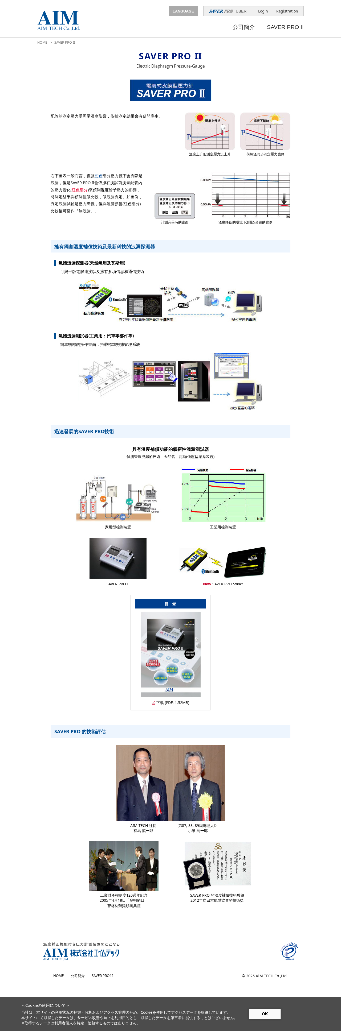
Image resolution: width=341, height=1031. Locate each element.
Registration (287, 11)
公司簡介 (244, 27)
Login (263, 11)
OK (265, 1014)
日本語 (183, 20)
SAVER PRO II (285, 27)
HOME (42, 42)
